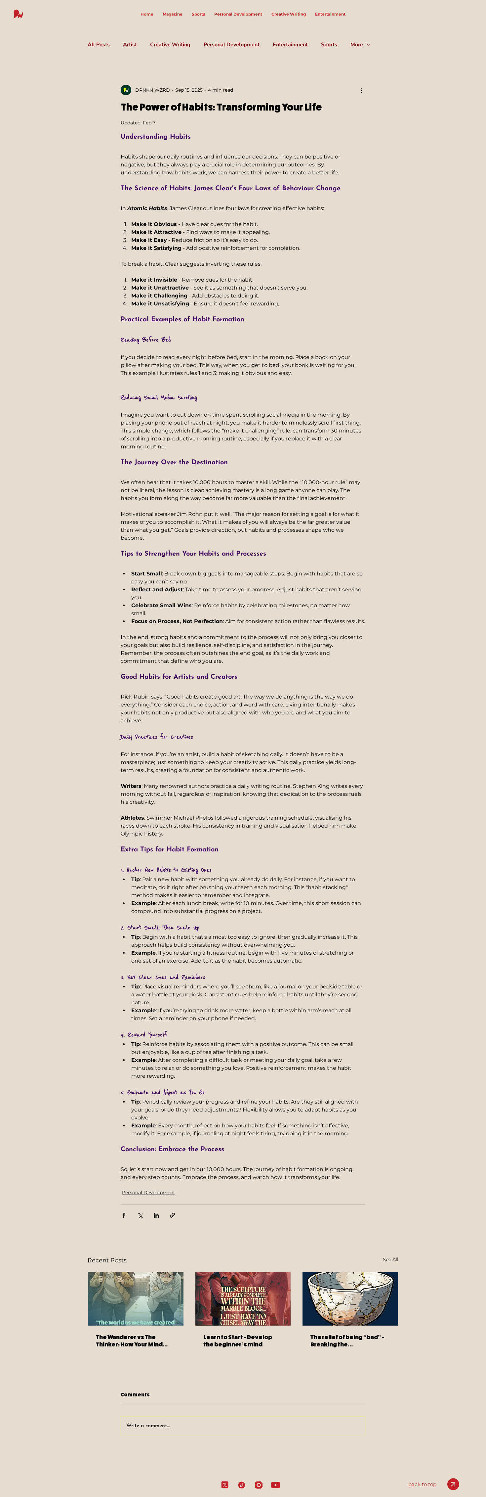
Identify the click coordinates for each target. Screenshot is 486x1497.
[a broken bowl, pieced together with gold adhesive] (350, 1299)
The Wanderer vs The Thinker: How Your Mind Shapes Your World (129, 1341)
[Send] (453, 1484)
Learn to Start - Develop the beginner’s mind (237, 1341)
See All (390, 1259)
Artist (130, 44)
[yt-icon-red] (275, 1485)
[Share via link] (172, 1215)
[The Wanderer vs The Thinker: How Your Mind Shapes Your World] (135, 1299)
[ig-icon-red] (258, 1485)
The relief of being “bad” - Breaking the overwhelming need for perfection (347, 1341)
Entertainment (290, 44)
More (356, 44)
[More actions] (361, 90)
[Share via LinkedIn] (156, 1215)
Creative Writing (170, 44)
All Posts (99, 44)
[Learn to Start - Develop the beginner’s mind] (243, 1299)
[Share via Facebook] (124, 1215)
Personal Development (232, 44)
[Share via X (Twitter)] (140, 1215)
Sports (329, 44)
